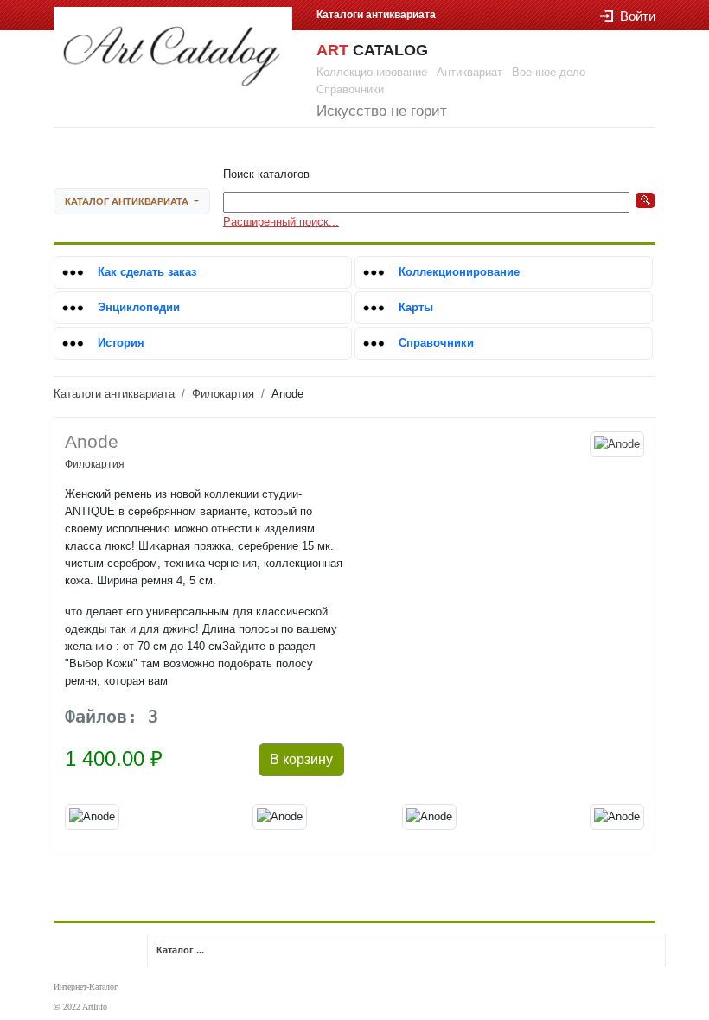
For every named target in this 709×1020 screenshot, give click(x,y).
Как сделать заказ (147, 271)
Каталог (126, 201)
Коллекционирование (459, 271)
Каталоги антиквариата (114, 393)
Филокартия (223, 393)
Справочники (436, 342)
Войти (637, 16)
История (121, 342)
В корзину (301, 759)
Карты (416, 307)
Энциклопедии (139, 307)
